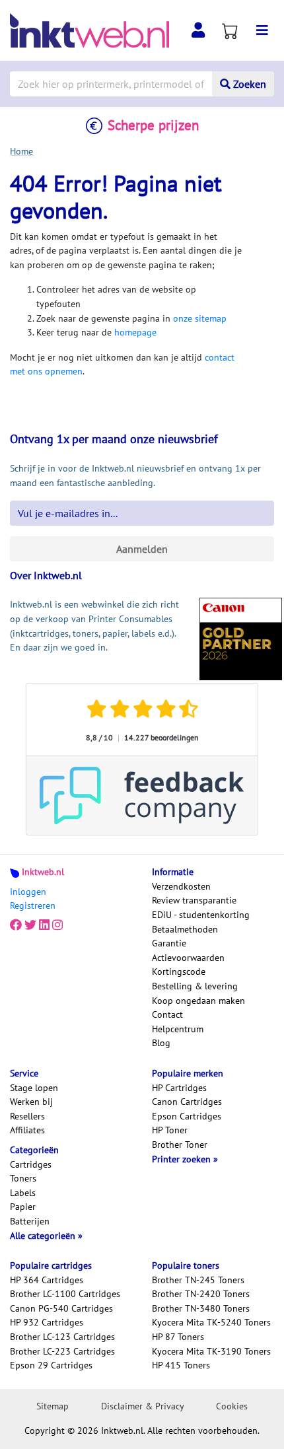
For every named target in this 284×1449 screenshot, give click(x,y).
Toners (23, 1178)
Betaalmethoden (185, 929)
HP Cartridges (179, 1088)
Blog (161, 1043)
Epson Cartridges (186, 1116)
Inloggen (28, 892)
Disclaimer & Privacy (142, 1406)
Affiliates (27, 1130)
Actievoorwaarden (188, 958)
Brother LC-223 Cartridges (62, 1351)
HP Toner (170, 1130)
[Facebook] (16, 925)
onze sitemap (200, 318)
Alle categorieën (44, 1236)
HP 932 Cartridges (46, 1322)
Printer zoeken (182, 1159)
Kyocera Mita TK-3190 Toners (211, 1351)
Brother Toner (179, 1144)
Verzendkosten (181, 886)
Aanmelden (142, 548)
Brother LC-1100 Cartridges (65, 1294)
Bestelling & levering (195, 986)
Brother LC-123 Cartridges (62, 1337)
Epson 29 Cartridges (51, 1365)
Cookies (232, 1406)
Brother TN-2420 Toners (201, 1294)
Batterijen (30, 1221)
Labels (23, 1193)
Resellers (27, 1116)
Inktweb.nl (43, 872)
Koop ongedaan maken (198, 1001)
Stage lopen (34, 1088)
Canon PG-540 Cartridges (61, 1308)
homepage (135, 332)
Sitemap (52, 1406)
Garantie (169, 943)
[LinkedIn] (44, 925)
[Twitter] (30, 925)
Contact (167, 1014)
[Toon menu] (262, 30)
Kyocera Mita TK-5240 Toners (211, 1322)
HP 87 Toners (178, 1337)
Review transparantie (194, 900)
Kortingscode (178, 971)
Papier (23, 1207)
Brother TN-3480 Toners (201, 1308)
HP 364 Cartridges (46, 1280)
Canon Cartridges (187, 1102)
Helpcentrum (177, 1029)
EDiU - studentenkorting (201, 915)
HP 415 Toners (181, 1365)
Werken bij (31, 1102)
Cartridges (31, 1164)
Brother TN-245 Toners (198, 1280)
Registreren (32, 905)
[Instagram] (57, 925)
